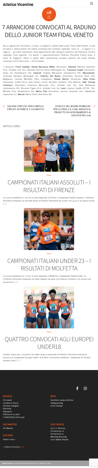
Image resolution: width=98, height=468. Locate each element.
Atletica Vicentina (12, 447)
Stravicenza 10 (57, 431)
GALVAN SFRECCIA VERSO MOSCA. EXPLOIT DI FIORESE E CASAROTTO (25, 108)
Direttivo (7, 408)
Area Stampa (57, 405)
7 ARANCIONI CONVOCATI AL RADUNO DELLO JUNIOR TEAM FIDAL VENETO (49, 31)
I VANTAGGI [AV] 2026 (13, 417)
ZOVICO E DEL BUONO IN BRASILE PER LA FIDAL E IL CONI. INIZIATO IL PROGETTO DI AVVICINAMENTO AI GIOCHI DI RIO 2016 (72, 111)
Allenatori (7, 411)
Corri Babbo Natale (59, 439)
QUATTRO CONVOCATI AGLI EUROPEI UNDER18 (49, 343)
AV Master (8, 428)
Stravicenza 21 (57, 433)
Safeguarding (57, 403)
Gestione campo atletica (62, 400)
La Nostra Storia (10, 403)
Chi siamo (7, 400)
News (49, 175)
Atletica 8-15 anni (11, 414)
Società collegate (11, 405)
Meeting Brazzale (59, 436)
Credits (49, 463)
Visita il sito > (9, 439)
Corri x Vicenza (58, 428)
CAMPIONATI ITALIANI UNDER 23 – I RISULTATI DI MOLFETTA (49, 264)
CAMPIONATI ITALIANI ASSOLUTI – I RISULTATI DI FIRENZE (49, 186)
